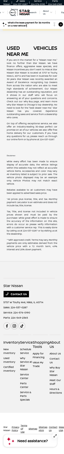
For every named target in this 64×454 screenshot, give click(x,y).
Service (26, 342)
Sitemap (33, 428)
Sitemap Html (43, 429)
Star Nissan (6, 429)
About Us (55, 344)
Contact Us (18, 294)
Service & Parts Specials (25, 395)
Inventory (11, 342)
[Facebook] (6, 325)
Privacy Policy (15, 429)
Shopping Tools (41, 344)
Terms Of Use (24, 428)
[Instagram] (14, 325)
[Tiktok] (21, 325)
